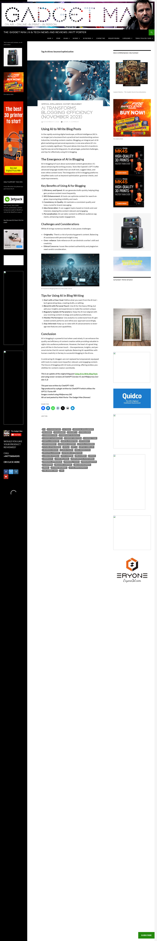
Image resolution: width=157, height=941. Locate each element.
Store (58, 38)
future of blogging (51, 447)
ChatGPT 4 (72, 432)
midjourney (81, 456)
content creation (73, 438)
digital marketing (69, 441)
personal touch (72, 462)
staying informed (59, 468)
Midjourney (76, 104)
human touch (66, 450)
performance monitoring (83, 459)
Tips (61, 471)
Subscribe (146, 935)
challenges (60, 432)
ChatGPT (67, 104)
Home (49, 38)
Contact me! (100, 38)
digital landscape (51, 441)
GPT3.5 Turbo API (86, 447)
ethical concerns (86, 444)
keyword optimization (72, 453)
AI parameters (54, 429)
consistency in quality (69, 435)
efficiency (84, 441)
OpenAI (92, 456)
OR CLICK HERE (12, 462)
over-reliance (62, 459)
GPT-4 (74, 447)
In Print (75, 38)
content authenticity (52, 438)
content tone (90, 438)
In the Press (87, 38)
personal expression (52, 462)
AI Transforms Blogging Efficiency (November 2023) (67, 113)
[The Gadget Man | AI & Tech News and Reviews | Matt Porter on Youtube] (6, 476)
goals (66, 447)
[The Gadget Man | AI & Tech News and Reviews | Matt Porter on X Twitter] (11, 471)
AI (44, 429)
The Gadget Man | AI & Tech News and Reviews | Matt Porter (45, 32)
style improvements (78, 468)
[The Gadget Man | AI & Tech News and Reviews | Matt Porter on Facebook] (6, 471)
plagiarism (47, 465)
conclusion (85, 432)
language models (51, 456)
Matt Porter (67, 456)
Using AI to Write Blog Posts (86, 373)
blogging (47, 432)
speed (45, 468)
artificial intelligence (83, 429)
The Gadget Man (50, 471)
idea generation (83, 450)
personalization (89, 462)
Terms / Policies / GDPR (143, 38)
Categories (127, 38)
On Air (65, 38)
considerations (50, 435)
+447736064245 (12, 456)
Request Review (113, 38)
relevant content (63, 465)
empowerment (49, 444)
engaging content (67, 444)
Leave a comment (71, 122)
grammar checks (50, 450)
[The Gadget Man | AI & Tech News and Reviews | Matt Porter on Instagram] (16, 471)
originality (47, 459)
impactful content (51, 453)
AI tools (66, 429)
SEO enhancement (82, 465)
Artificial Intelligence (51, 104)
